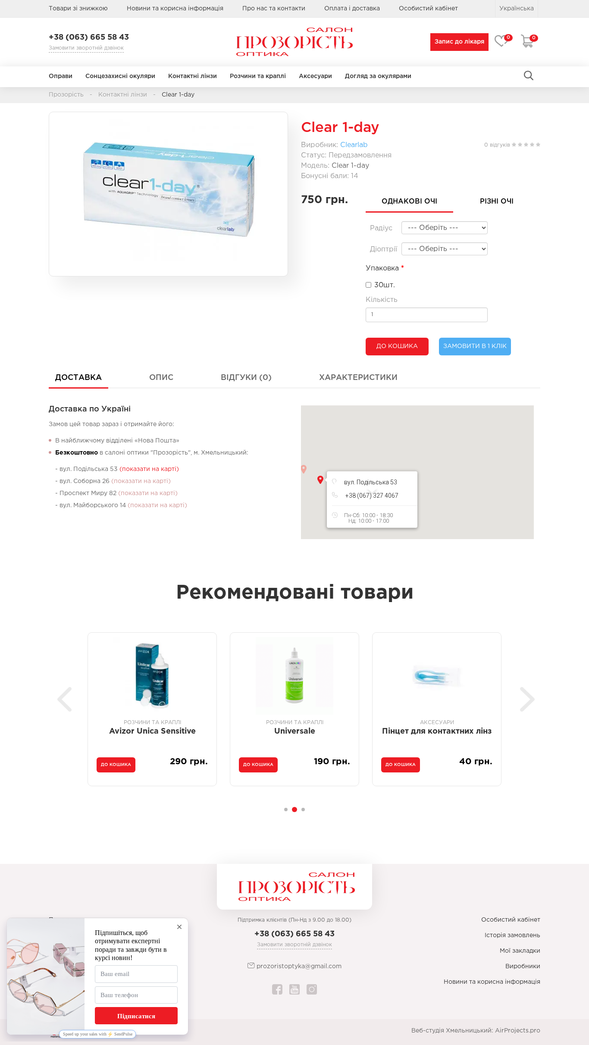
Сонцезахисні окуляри (120, 76)
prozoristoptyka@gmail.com (298, 966)
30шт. (384, 285)
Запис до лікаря (459, 41)
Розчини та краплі (258, 76)
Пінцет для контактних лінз (294, 731)
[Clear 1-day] (168, 190)
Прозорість (66, 94)
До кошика (397, 346)
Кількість (382, 300)
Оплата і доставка (352, 8)
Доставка (78, 377)
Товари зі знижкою (78, 8)
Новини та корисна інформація (175, 8)
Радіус (381, 228)
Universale (152, 731)
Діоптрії (383, 249)
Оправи (60, 76)
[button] (320, 480)
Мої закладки (520, 951)
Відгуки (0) (246, 377)
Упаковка (382, 268)
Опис (161, 377)
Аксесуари (315, 76)
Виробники (522, 966)
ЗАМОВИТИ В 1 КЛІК (475, 346)
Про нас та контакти (273, 8)
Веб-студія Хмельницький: (452, 1030)
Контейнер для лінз (437, 731)
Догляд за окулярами (378, 76)
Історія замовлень (512, 935)
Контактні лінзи (192, 76)
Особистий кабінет (510, 920)
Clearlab (354, 145)
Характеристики (358, 377)
